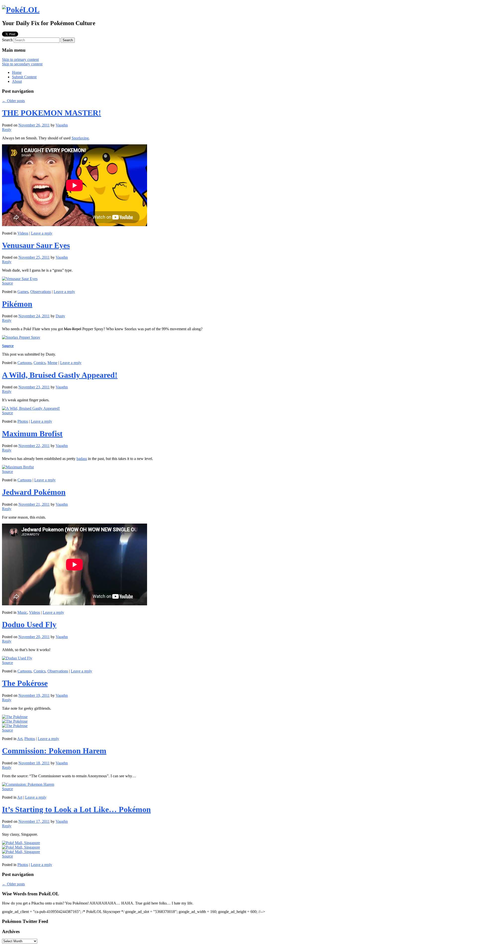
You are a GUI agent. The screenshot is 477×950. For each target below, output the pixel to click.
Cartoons (24, 363)
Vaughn (62, 125)
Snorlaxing (80, 138)
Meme (52, 363)
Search (7, 40)
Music (22, 612)
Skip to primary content (20, 59)
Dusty (60, 316)
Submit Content (24, 77)
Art (19, 739)
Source (7, 283)
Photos (22, 421)
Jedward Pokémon (34, 492)
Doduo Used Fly (29, 624)
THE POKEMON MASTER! (51, 112)
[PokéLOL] (21, 9)
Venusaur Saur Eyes (36, 245)
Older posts (13, 101)
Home (17, 72)
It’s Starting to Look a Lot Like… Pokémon (76, 809)
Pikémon (17, 303)
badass (82, 458)
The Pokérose (25, 683)
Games (22, 291)
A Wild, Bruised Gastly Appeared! (60, 375)
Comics (39, 363)
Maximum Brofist (32, 433)
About (17, 81)
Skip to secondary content (22, 64)
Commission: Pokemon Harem (54, 750)
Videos (22, 233)
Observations (40, 291)
